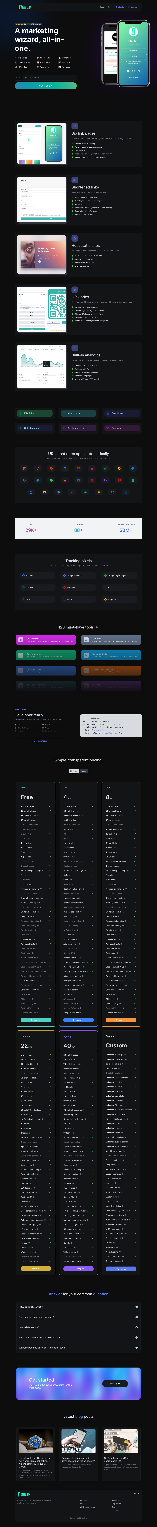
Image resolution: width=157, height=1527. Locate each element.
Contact (115, 1510)
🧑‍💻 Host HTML (65, 62)
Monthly (73, 771)
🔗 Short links (43, 58)
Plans (82, 1504)
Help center (116, 1504)
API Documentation (39, 741)
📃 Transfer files (66, 58)
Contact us (121, 1269)
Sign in (121, 7)
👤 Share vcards (22, 62)
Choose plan (36, 1020)
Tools (102, 7)
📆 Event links (43, 62)
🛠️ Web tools (43, 67)
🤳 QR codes (21, 67)
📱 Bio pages (21, 58)
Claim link (44, 86)
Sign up (133, 7)
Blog (109, 7)
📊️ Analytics (64, 67)
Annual (84, 771)
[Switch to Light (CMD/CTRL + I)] (139, 1493)
